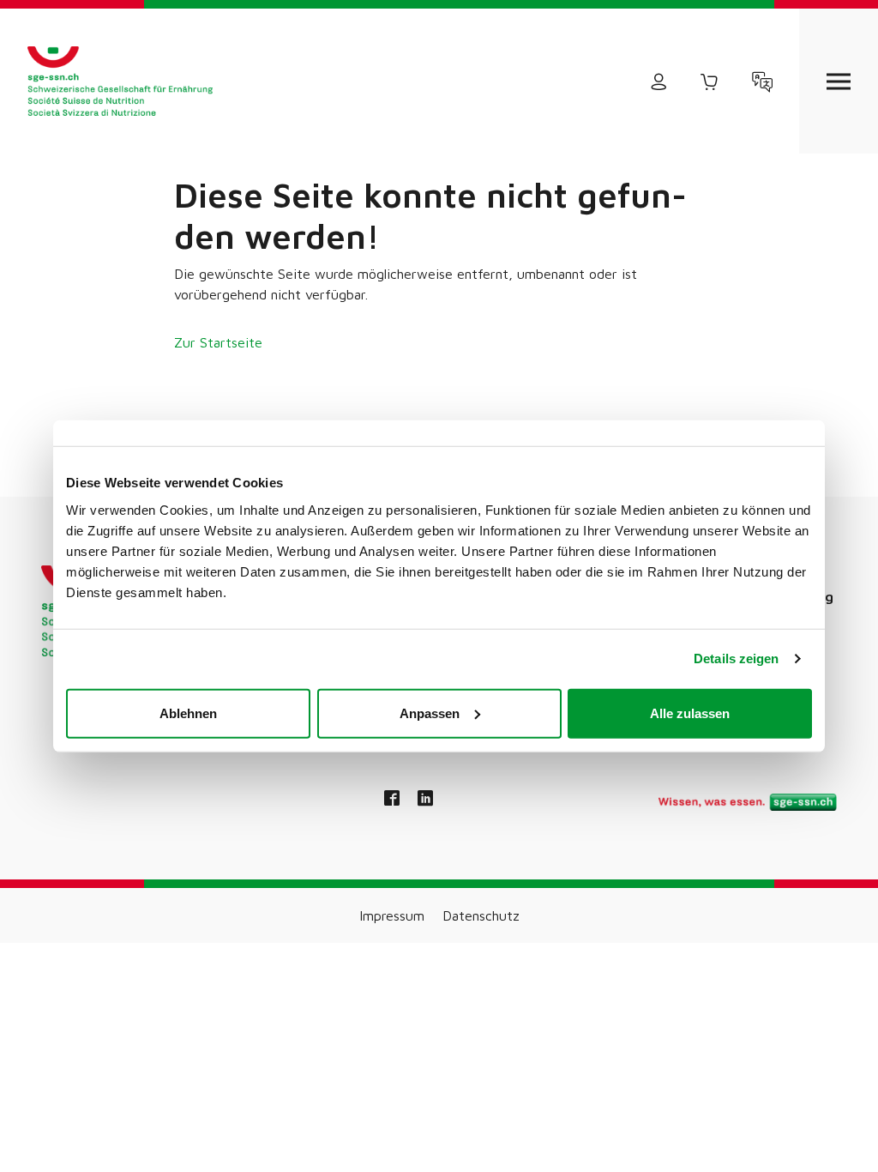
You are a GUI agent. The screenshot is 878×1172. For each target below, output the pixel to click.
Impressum (391, 915)
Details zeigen (736, 658)
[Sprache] (762, 81)
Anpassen (430, 712)
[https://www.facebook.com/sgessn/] (392, 799)
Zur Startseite (218, 342)
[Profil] (658, 81)
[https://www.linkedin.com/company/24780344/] (425, 799)
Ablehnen (188, 712)
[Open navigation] (838, 81)
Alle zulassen (690, 712)
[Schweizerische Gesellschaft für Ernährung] (120, 81)
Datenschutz (481, 915)
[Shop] (710, 81)
